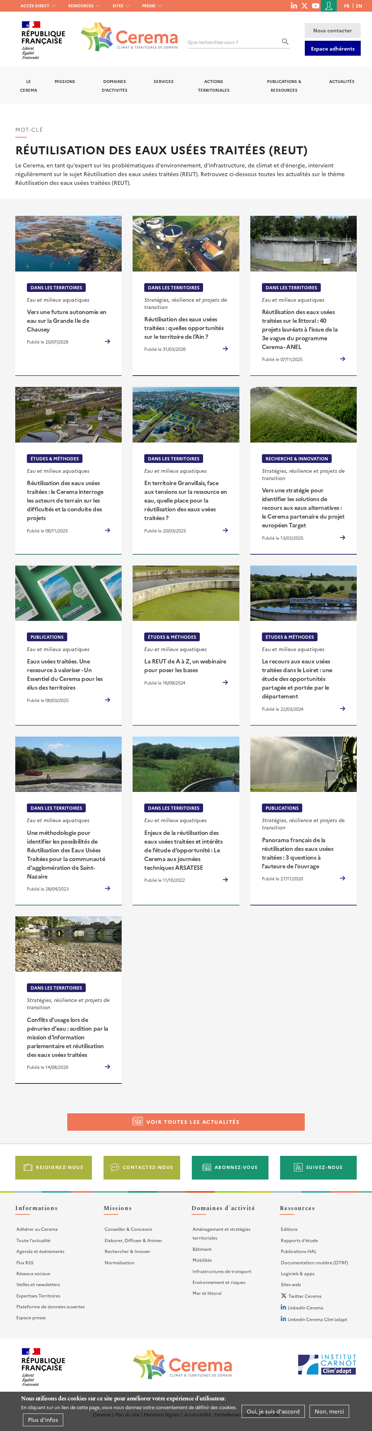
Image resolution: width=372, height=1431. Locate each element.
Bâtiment (202, 1249)
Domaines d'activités (115, 85)
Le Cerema (28, 85)
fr (346, 6)
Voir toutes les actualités (193, 1121)
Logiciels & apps (297, 1273)
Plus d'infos (43, 1419)
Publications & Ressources (284, 85)
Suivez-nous (324, 1167)
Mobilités (202, 1260)
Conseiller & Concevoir (129, 1229)
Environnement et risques (219, 1282)
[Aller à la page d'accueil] (125, 31)
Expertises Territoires (38, 1295)
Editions (289, 1229)
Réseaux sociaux (33, 1273)
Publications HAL (298, 1251)
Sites (118, 5)
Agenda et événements (40, 1251)
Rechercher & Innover (127, 1251)
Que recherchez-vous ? (213, 42)
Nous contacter (332, 30)
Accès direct (35, 5)
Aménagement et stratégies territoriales (221, 1233)
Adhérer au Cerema (37, 1229)
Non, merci (329, 1411)
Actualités (342, 81)
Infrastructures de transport (222, 1271)
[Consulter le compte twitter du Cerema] (304, 5)
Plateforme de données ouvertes (50, 1306)
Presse (148, 5)
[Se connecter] (329, 6)
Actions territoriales (214, 85)
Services (164, 81)
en (359, 6)
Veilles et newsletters (38, 1284)
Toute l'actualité (33, 1240)
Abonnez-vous (236, 1167)
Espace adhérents (333, 48)
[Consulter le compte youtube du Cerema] (315, 5)
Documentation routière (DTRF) (314, 1262)
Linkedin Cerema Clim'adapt (317, 1319)
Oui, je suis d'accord (273, 1411)
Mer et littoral (207, 1293)
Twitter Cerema (305, 1296)
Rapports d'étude (299, 1240)
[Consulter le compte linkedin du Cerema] (294, 5)
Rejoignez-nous (59, 1167)
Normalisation (119, 1262)
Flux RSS (24, 1262)
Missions (64, 81)
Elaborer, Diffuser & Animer (133, 1240)
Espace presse (31, 1317)
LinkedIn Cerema (305, 1307)
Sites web (291, 1284)
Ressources (80, 5)
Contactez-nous (148, 1167)
